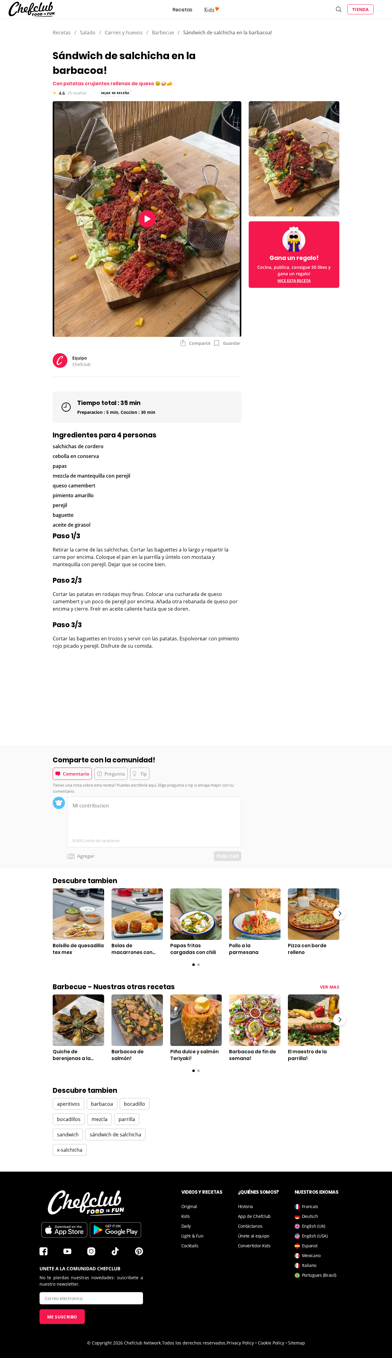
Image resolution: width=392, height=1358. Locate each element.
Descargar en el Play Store (115, 1230)
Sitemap (296, 1343)
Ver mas (329, 987)
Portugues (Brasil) (319, 1275)
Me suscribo (62, 1317)
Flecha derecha (339, 913)
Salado (88, 32)
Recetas (182, 9)
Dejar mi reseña (115, 93)
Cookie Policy (271, 1343)
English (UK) (313, 1226)
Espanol (310, 1246)
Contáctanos (250, 1226)
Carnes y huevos (124, 32)
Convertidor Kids (254, 1246)
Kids (185, 1216)
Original (189, 1206)
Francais (310, 1206)
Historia (245, 1206)
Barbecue (163, 32)
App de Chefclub (254, 1216)
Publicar (228, 856)
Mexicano (311, 1255)
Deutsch (310, 1216)
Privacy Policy (240, 1343)
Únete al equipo (254, 1236)
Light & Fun (192, 1236)
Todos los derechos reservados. (194, 1343)
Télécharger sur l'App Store (64, 1230)
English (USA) (315, 1236)
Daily (186, 1226)
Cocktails (189, 1246)
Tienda (360, 9)
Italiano (309, 1265)
